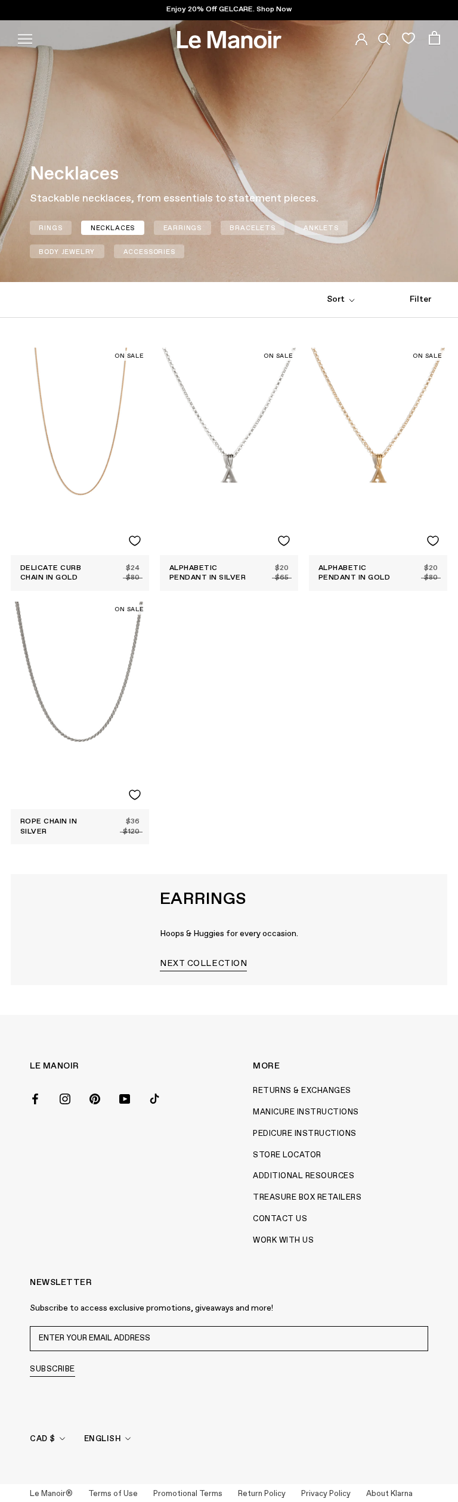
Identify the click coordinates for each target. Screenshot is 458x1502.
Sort (336, 299)
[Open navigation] (25, 38)
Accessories (149, 252)
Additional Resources (303, 1176)
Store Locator (287, 1155)
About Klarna (389, 1494)
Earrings (182, 228)
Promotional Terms (187, 1494)
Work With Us (283, 1240)
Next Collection (203, 963)
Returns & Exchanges (302, 1091)
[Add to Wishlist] (134, 541)
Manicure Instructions (306, 1112)
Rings (50, 228)
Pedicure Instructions (305, 1134)
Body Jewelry (67, 252)
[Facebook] (35, 1098)
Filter (420, 299)
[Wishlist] (408, 38)
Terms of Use (113, 1494)
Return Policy (262, 1494)
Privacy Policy (326, 1494)
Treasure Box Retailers (307, 1197)
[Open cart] (434, 38)
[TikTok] (154, 1098)
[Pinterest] (94, 1098)
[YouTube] (124, 1098)
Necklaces (113, 228)
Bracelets (252, 228)
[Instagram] (65, 1098)
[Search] (384, 37)
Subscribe (52, 1369)
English (103, 1439)
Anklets (321, 228)
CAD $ (42, 1439)
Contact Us (280, 1219)
